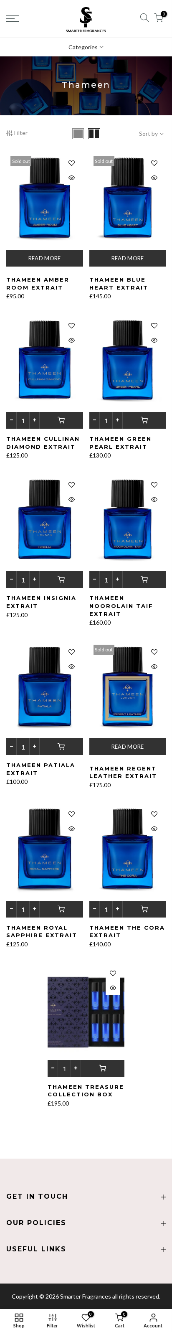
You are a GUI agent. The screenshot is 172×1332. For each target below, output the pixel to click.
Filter (21, 132)
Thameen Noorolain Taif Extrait (121, 606)
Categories (83, 47)
